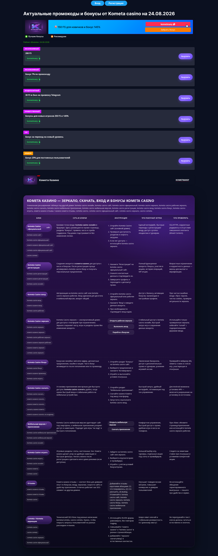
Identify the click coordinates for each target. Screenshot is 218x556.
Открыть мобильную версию (118, 423)
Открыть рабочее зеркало (121, 321)
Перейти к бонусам (121, 332)
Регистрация (116, 3)
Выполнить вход (121, 326)
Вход (97, 3)
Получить (185, 56)
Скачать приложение (121, 429)
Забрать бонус (168, 29)
